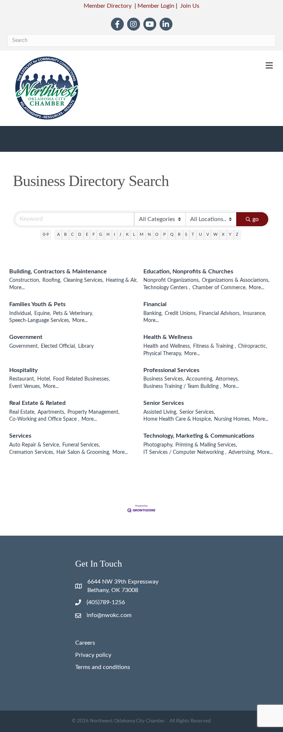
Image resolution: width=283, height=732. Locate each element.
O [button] (156, 234)
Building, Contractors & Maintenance (58, 271)
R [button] (179, 234)
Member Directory (108, 6)
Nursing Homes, (232, 419)
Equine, (42, 313)
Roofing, (51, 280)
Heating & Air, (121, 280)
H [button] (107, 234)
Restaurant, (22, 379)
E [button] (87, 234)
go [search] (255, 219)
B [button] (65, 234)
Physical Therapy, (162, 353)
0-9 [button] (46, 234)
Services (20, 436)
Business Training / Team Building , (182, 386)
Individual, (20, 313)
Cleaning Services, (83, 280)
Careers (85, 643)
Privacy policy (93, 655)
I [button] (114, 234)
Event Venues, (25, 386)
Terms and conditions (102, 667)
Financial (155, 304)
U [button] (200, 234)
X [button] (223, 234)
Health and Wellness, (167, 346)
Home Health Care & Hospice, (177, 419)
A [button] (58, 234)
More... (17, 287)
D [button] (79, 234)
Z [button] (237, 234)
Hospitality (23, 370)
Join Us (189, 6)
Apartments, (51, 412)
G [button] (100, 234)
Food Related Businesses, (81, 379)
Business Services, (163, 379)
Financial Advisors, (220, 313)
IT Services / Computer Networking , (184, 452)
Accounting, (199, 379)
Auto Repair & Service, (34, 445)
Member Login (155, 6)
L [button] (134, 234)
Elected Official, (58, 346)
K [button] (127, 234)
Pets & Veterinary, (73, 313)
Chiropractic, (252, 346)
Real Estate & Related (37, 403)
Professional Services (171, 370)
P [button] (164, 234)
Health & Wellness (167, 337)
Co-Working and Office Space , (44, 419)
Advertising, (241, 452)
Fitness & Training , (214, 346)
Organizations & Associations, (235, 280)
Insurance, (254, 313)
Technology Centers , (166, 287)
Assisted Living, (160, 412)
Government (25, 337)
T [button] (193, 234)
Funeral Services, (81, 445)
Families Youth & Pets (37, 304)
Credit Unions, (181, 313)
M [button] (141, 234)
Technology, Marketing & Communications (198, 436)
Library (86, 346)
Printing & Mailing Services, (206, 445)
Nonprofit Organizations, (171, 280)
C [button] (72, 234)
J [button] (120, 234)
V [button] (207, 234)
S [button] (186, 234)
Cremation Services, (31, 452)
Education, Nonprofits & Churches (188, 271)
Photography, (158, 445)
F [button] (93, 234)
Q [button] (172, 234)
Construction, (24, 280)
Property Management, (93, 412)
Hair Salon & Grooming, (83, 452)
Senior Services (163, 403)
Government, (24, 346)
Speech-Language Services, (39, 320)
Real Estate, (22, 412)
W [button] (215, 234)
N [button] (149, 234)
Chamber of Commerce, (219, 287)
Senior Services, (197, 412)
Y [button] (230, 234)
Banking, (153, 313)
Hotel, (44, 379)
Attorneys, (227, 379)
